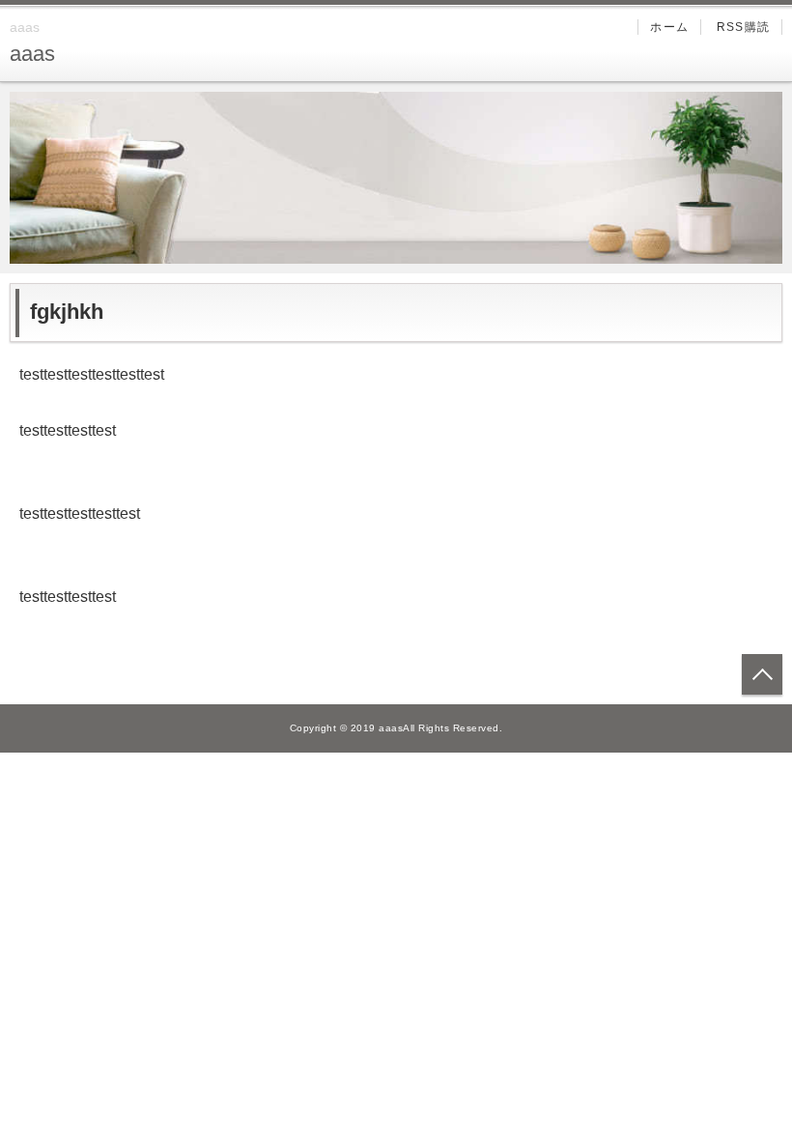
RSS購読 (743, 27)
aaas (32, 54)
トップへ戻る (762, 674)
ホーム (669, 27)
